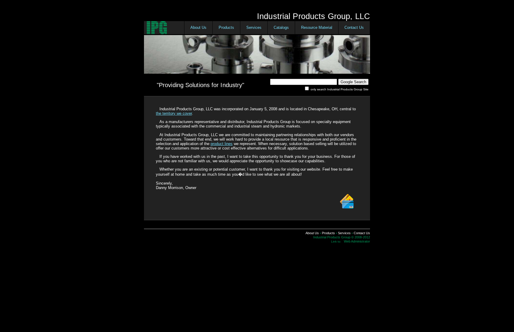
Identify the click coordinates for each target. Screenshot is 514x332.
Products (226, 27)
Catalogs (281, 27)
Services (253, 27)
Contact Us (354, 27)
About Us (198, 27)
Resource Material (316, 27)
